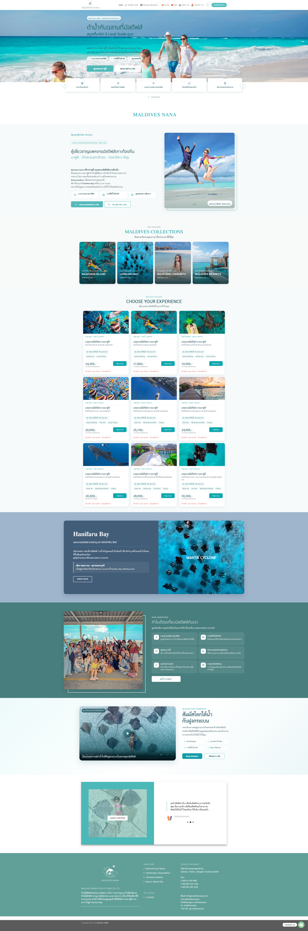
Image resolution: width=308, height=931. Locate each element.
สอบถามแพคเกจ (192, 756)
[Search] (208, 5)
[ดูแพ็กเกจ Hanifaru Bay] (135, 263)
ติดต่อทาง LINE (214, 756)
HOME (121, 5)
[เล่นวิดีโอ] (127, 733)
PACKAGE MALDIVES (150, 5)
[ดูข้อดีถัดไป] (243, 85)
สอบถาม (216, 430)
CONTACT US (199, 5)
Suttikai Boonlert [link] (187, 816)
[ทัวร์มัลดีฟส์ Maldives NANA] (91, 5)
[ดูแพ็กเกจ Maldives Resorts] (211, 263)
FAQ (175, 5)
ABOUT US (185, 5)
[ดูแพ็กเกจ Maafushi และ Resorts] (173, 263)
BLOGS (166, 5)
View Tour (119, 364)
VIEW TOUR (82, 579)
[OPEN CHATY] (301, 925)
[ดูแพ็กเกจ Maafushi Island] (97, 263)
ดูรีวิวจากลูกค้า (166, 679)
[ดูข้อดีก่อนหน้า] (65, 85)
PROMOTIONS (133, 5)
